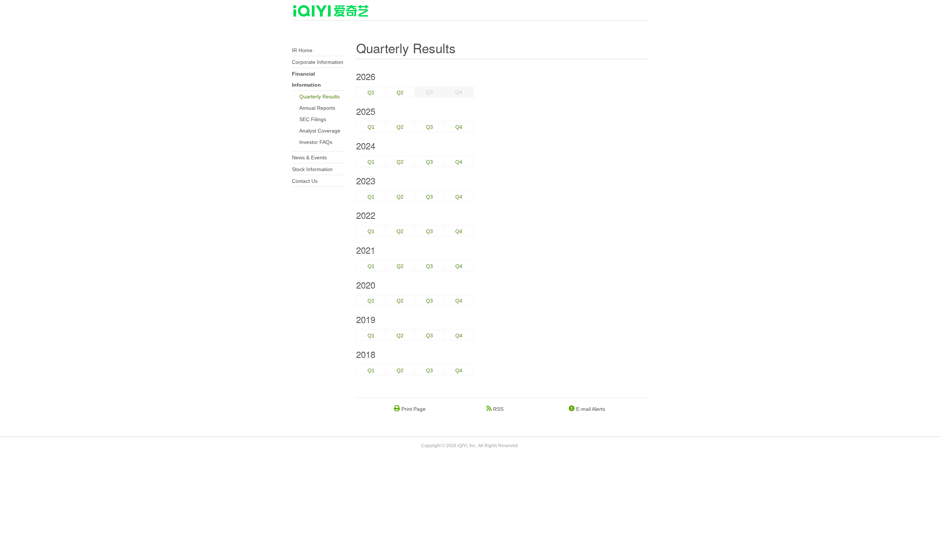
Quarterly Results (319, 96)
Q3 (429, 127)
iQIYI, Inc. (467, 445)
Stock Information (312, 169)
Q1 (371, 92)
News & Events (309, 157)
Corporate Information (317, 62)
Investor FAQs (315, 142)
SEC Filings (312, 119)
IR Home (302, 50)
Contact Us (305, 181)
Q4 (458, 127)
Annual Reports (317, 108)
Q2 (400, 92)
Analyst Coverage (319, 131)
